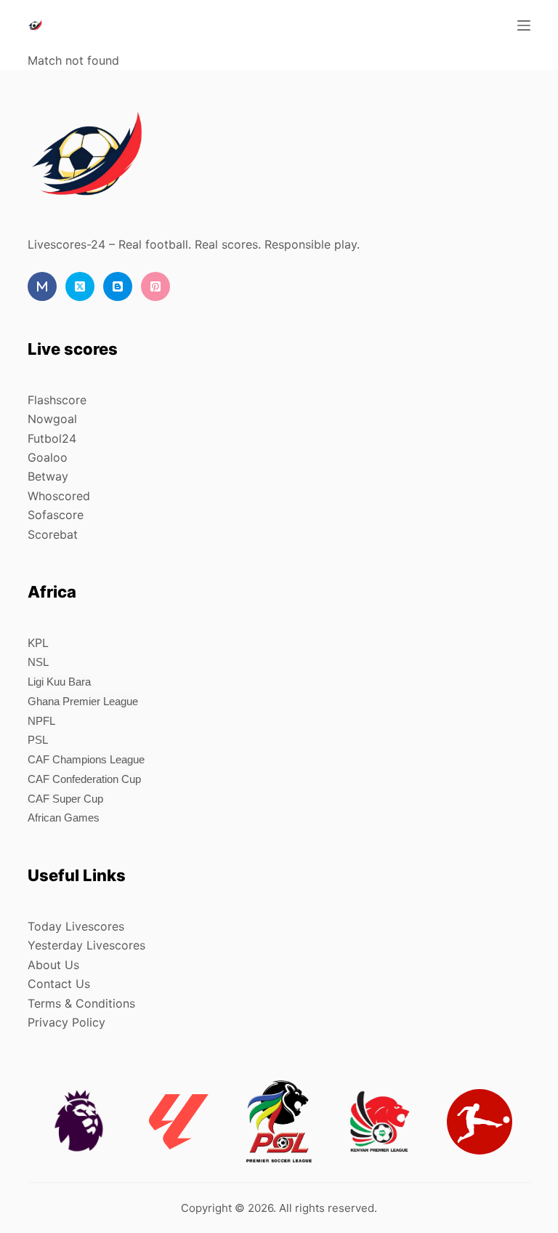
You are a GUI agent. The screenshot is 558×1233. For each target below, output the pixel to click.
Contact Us (59, 983)
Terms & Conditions (81, 1003)
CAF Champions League (86, 759)
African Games (64, 817)
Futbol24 (52, 438)
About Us (53, 964)
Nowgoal (52, 418)
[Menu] (523, 25)
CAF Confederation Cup (84, 779)
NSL (38, 662)
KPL (38, 642)
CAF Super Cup (65, 798)
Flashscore (57, 400)
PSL (38, 740)
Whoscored (59, 496)
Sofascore (56, 514)
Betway (48, 476)
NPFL (41, 721)
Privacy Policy (66, 1022)
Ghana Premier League (83, 701)
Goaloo (48, 457)
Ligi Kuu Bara (59, 681)
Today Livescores (76, 926)
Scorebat (53, 534)
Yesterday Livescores (86, 945)
